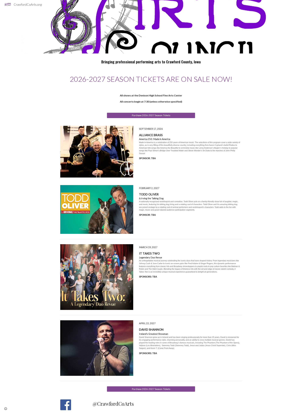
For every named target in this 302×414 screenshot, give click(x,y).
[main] (151, 61)
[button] (5, 408)
